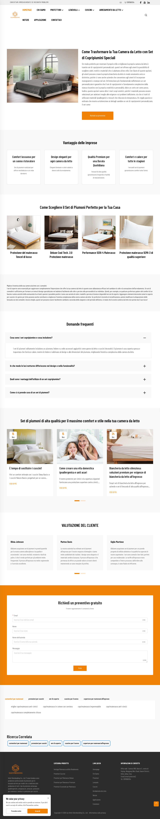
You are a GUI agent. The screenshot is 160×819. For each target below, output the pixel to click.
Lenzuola (73, 10)
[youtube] (144, 3)
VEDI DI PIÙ (13, 484)
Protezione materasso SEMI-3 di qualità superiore (136, 255)
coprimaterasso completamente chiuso (26, 712)
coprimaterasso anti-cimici (116, 707)
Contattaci (56, 20)
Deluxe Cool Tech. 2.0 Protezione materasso (61, 255)
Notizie (25, 20)
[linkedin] (148, 3)
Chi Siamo (41, 10)
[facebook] (140, 3)
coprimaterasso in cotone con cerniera (57, 707)
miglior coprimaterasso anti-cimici (24, 707)
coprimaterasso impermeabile (89, 707)
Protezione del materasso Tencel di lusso (23, 255)
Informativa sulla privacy (97, 813)
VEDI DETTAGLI (24, 232)
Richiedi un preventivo (97, 116)
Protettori (56, 10)
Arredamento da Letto (110, 10)
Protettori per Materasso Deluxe (64, 778)
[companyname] (15, 15)
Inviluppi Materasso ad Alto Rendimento (66, 769)
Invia (80, 668)
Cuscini (88, 10)
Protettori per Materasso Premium (64, 782)
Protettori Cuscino (59, 774)
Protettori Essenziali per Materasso (65, 787)
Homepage (27, 10)
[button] (77, 500)
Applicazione (40, 20)
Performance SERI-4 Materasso (98, 252)
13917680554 (130, 2)
